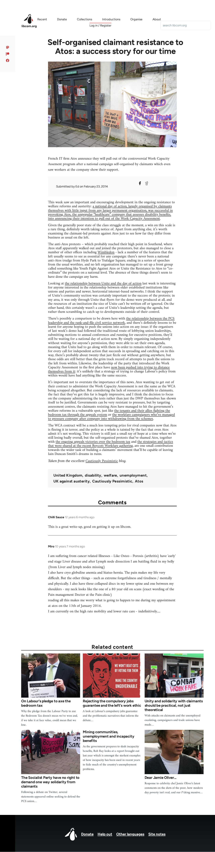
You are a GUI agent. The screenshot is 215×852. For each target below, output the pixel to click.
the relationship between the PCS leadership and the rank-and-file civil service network (111, 320)
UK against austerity (71, 481)
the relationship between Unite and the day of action (103, 283)
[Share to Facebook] (140, 183)
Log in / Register (100, 25)
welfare (110, 475)
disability (93, 475)
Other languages (130, 834)
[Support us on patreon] (7, 54)
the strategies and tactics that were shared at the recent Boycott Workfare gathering (110, 444)
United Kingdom (67, 475)
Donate (87, 834)
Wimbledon (106, 252)
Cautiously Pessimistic (101, 461)
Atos (139, 481)
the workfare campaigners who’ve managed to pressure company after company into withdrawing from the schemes (111, 416)
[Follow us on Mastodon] (7, 47)
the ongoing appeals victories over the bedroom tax (93, 442)
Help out (105, 834)
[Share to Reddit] (146, 183)
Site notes (156, 834)
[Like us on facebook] (7, 60)
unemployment (133, 475)
